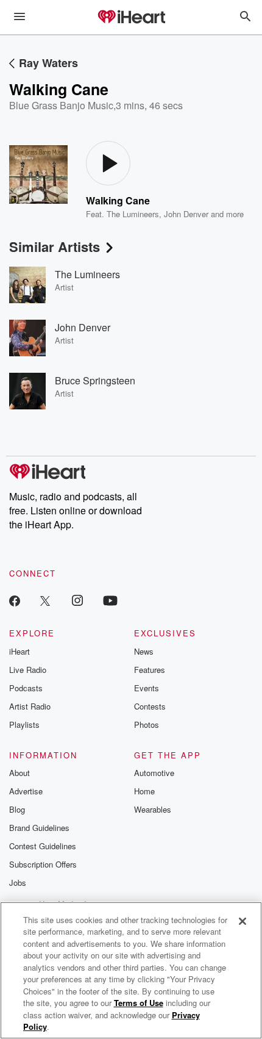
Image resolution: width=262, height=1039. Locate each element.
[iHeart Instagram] (77, 600)
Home (144, 791)
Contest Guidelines (42, 846)
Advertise (26, 791)
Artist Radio (30, 706)
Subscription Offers (43, 864)
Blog (17, 809)
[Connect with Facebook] (14, 600)
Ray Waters (48, 63)
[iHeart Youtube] (110, 600)
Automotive (154, 772)
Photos (146, 724)
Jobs (17, 882)
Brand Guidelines (39, 827)
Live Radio (27, 669)
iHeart (19, 651)
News (144, 651)
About (19, 772)
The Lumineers (133, 214)
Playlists (24, 724)
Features (149, 669)
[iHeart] (131, 17)
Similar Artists (54, 246)
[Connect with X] (45, 600)
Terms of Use (138, 1002)
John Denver (186, 214)
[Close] (242, 921)
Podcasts (26, 688)
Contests (150, 706)
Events (146, 688)
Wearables (152, 809)
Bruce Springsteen (95, 380)
